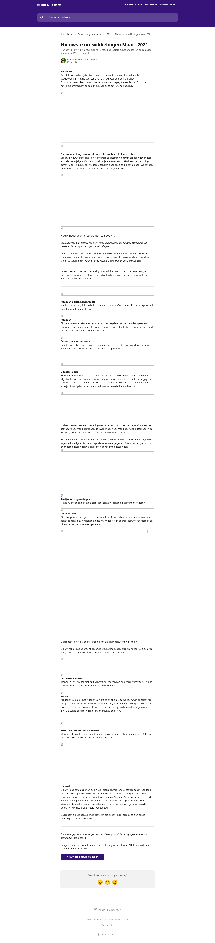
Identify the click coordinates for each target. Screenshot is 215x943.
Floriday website (93, 919)
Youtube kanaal (112, 919)
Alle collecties (67, 34)
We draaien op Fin (109, 934)
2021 (109, 34)
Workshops (151, 5)
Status (126, 919)
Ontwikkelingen (85, 34)
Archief (99, 34)
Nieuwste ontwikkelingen (82, 857)
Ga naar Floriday (133, 5)
